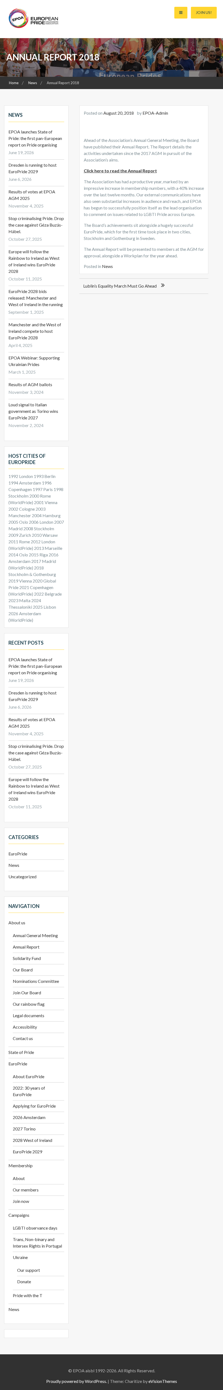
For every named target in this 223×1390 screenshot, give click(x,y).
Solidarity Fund (27, 958)
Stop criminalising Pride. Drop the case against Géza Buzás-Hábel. (36, 225)
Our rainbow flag (29, 1004)
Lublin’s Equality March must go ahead (120, 285)
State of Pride (21, 1052)
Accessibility (25, 1026)
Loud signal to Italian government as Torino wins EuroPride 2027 (33, 411)
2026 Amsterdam (29, 1117)
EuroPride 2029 (27, 1151)
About (19, 1178)
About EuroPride (28, 1076)
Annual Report (26, 946)
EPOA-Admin (155, 112)
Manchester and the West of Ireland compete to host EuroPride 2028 (34, 331)
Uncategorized (22, 876)
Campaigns (18, 1215)
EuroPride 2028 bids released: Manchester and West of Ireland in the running (35, 298)
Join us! (204, 12)
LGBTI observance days (35, 1227)
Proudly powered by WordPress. (76, 1381)
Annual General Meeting (35, 935)
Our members (26, 1189)
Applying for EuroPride (34, 1105)
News (107, 266)
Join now (21, 1201)
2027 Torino (24, 1128)
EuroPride (17, 853)
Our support (28, 1270)
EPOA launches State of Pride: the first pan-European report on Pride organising (35, 138)
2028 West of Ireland (32, 1140)
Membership (20, 1165)
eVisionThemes (162, 1381)
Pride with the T (27, 1295)
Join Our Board (27, 992)
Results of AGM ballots (30, 384)
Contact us (23, 1038)
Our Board (23, 969)
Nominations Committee (36, 981)
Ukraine (20, 1257)
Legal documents (28, 1015)
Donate (24, 1281)
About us (16, 922)
